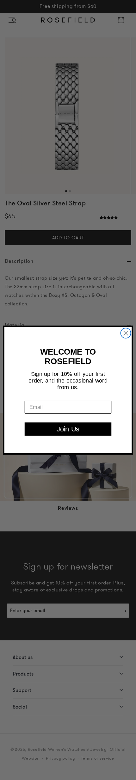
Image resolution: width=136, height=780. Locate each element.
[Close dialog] (126, 333)
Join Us (68, 429)
